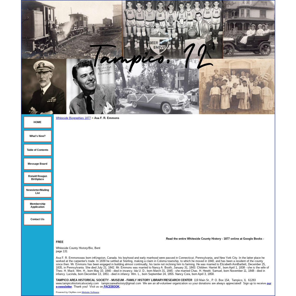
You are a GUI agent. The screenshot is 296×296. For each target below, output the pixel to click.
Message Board (37, 163)
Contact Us (37, 219)
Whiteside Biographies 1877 (73, 118)
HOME (37, 122)
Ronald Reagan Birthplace (37, 178)
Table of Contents (37, 149)
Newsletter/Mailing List (37, 192)
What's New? (37, 136)
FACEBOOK (111, 286)
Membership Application (37, 205)
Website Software (90, 292)
